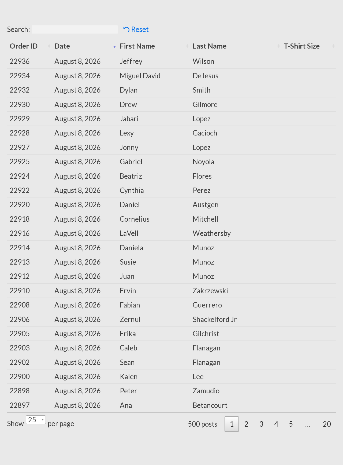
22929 (20, 118)
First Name (137, 46)
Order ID (24, 46)
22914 (20, 247)
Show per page (40, 421)
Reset (140, 29)
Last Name (209, 46)
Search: (18, 29)
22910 (20, 290)
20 (327, 424)
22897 (20, 405)
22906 (20, 319)
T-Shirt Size (302, 46)
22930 (20, 104)
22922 (20, 190)
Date (62, 46)
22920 (20, 204)
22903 (20, 347)
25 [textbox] (32, 420)
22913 (20, 262)
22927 (20, 147)
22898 (20, 390)
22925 (20, 161)
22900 (20, 376)
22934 (20, 75)
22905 (20, 333)
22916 (20, 233)
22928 (20, 133)
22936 (20, 61)
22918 (20, 219)
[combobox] (36, 419)
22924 (20, 176)
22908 (20, 305)
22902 (20, 362)
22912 (20, 276)
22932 (20, 90)
